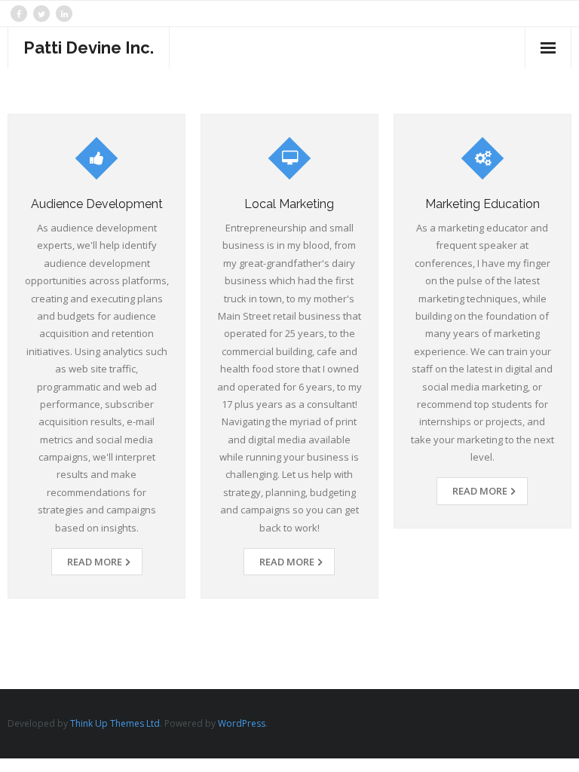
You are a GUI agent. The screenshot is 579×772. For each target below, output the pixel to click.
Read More (94, 561)
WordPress (241, 723)
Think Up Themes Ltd (115, 723)
